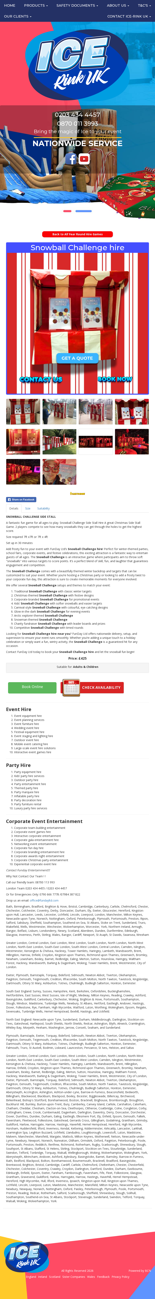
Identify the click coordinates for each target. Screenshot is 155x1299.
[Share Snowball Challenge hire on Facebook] (77, 499)
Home (9, 5)
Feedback (103, 1277)
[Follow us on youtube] (84, 158)
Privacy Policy (120, 1277)
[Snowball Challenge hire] (77, 323)
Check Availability (101, 687)
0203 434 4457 (77, 114)
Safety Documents (76, 5)
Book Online (32, 686)
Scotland (54, 1277)
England (31, 1277)
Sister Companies (73, 1277)
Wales (91, 1277)
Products (35, 5)
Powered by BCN (140, 1271)
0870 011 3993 (77, 123)
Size (27, 508)
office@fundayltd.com (44, 900)
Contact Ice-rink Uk (128, 16)
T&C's (143, 5)
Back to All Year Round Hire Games (77, 234)
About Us (117, 5)
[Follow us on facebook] (70, 158)
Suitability (43, 508)
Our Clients (16, 16)
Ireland (42, 1277)
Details (13, 508)
